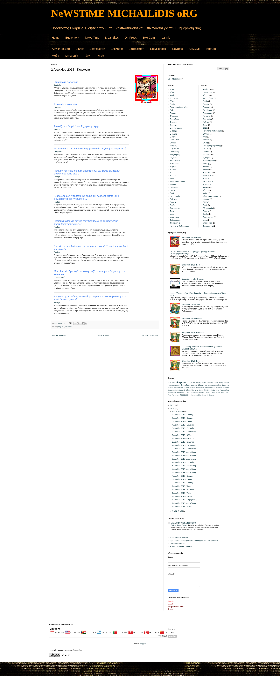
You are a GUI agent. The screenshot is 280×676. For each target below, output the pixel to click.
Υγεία (100, 55)
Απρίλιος (61, 327)
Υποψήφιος (174, 217)
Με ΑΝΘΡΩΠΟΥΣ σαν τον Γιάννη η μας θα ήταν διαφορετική (90, 148)
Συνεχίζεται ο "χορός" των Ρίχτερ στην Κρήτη (77, 126)
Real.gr (57, 177)
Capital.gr (58, 85)
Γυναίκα (173, 113)
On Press (131, 37)
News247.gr (59, 129)
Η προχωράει (66, 82)
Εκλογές (173, 137)
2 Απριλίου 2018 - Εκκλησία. (183, 462)
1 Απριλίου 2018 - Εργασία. (183, 496)
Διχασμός (173, 122)
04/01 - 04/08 (177, 511)
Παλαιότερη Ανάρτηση (149, 336)
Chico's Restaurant (177, 543)
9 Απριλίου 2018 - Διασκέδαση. (184, 452)
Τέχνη (87, 55)
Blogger (143, 644)
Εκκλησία (117, 48)
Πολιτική (173, 199)
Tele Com (149, 37)
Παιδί (172, 193)
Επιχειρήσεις (158, 48)
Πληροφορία (175, 196)
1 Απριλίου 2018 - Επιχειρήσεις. (184, 500)
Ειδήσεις (173, 125)
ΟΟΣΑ (172, 190)
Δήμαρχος (174, 116)
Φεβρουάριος (175, 220)
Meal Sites (112, 37)
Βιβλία (80, 48)
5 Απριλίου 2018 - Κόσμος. (192, 318)
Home (56, 37)
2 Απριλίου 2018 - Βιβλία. (192, 237)
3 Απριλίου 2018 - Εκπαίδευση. (184, 432)
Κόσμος (211, 48)
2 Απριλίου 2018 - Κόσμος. (192, 265)
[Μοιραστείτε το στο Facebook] (83, 323)
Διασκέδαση (97, 48)
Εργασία (177, 48)
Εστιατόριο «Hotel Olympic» (193, 279)
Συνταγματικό (175, 208)
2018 (172, 409)
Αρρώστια (174, 98)
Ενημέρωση (174, 149)
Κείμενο (173, 167)
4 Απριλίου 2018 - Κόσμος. (182, 476)
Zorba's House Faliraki (179, 525)
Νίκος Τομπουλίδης (177, 181)
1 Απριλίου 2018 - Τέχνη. (181, 486)
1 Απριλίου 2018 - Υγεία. (191, 304)
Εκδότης (173, 131)
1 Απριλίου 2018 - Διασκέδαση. (184, 503)
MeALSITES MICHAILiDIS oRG (183, 523)
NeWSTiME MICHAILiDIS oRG (124, 13)
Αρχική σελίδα (61, 48)
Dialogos (57, 107)
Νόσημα (173, 184)
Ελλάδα (173, 143)
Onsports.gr (58, 152)
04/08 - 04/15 (177, 412)
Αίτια (172, 92)
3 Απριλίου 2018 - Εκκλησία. (183, 428)
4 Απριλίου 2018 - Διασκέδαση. (184, 469)
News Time (92, 37)
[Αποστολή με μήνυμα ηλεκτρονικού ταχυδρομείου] (74, 323)
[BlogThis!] (77, 323)
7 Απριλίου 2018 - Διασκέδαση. (184, 456)
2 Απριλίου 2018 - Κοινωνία (183, 442)
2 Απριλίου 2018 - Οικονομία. (183, 438)
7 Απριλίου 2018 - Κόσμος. (182, 415)
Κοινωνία (195, 48)
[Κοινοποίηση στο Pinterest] (85, 323)
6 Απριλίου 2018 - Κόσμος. (192, 361)
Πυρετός (173, 202)
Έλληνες (173, 146)
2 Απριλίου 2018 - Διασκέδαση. (184, 473)
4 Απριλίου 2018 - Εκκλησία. (193, 333)
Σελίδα (172, 205)
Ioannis (165, 37)
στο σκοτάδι (65, 104)
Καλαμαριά (174, 164)
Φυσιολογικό (175, 223)
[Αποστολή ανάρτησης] (70, 323)
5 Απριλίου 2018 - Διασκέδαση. (184, 466)
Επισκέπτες (174, 152)
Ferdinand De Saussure (179, 226)
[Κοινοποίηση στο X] (80, 323)
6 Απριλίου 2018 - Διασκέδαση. (184, 459)
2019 (172, 89)
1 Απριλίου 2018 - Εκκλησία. (183, 490)
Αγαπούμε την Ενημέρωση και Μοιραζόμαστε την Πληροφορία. (194, 541)
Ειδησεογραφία (176, 128)
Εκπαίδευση (136, 48)
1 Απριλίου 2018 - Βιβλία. (182, 507)
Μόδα (55, 55)
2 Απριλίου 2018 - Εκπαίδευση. (184, 449)
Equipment (72, 37)
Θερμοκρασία (175, 161)
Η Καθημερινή (59, 277)
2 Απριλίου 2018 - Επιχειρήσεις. (184, 445)
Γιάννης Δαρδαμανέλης (179, 107)
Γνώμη (172, 110)
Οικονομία (71, 55)
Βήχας (172, 101)
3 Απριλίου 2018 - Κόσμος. (182, 479)
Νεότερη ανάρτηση (59, 336)
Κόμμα (172, 173)
